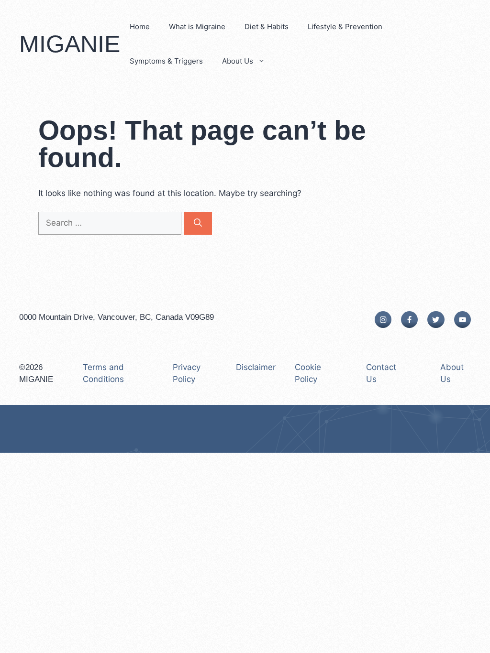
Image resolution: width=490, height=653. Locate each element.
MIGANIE (69, 44)
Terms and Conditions (103, 373)
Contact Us (381, 373)
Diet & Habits (267, 26)
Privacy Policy (186, 373)
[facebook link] (409, 319)
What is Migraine (197, 26)
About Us (237, 60)
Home (140, 26)
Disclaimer (256, 367)
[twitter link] (435, 319)
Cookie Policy (308, 373)
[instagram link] (383, 319)
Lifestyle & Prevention (345, 26)
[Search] (198, 223)
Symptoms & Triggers (166, 60)
